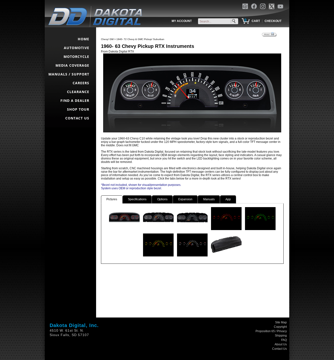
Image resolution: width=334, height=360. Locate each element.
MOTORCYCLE (76, 56)
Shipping (281, 335)
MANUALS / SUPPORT (68, 74)
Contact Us (279, 348)
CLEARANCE (78, 91)
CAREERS (81, 83)
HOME (83, 39)
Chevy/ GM (107, 39)
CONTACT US (77, 118)
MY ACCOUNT (182, 21)
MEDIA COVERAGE (72, 65)
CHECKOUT (273, 21)
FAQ (284, 340)
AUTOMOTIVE (76, 47)
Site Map (281, 322)
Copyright (280, 326)
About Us (281, 344)
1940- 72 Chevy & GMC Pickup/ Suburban (140, 39)
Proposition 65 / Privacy (271, 331)
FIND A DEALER (74, 100)
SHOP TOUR (78, 109)
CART (256, 21)
